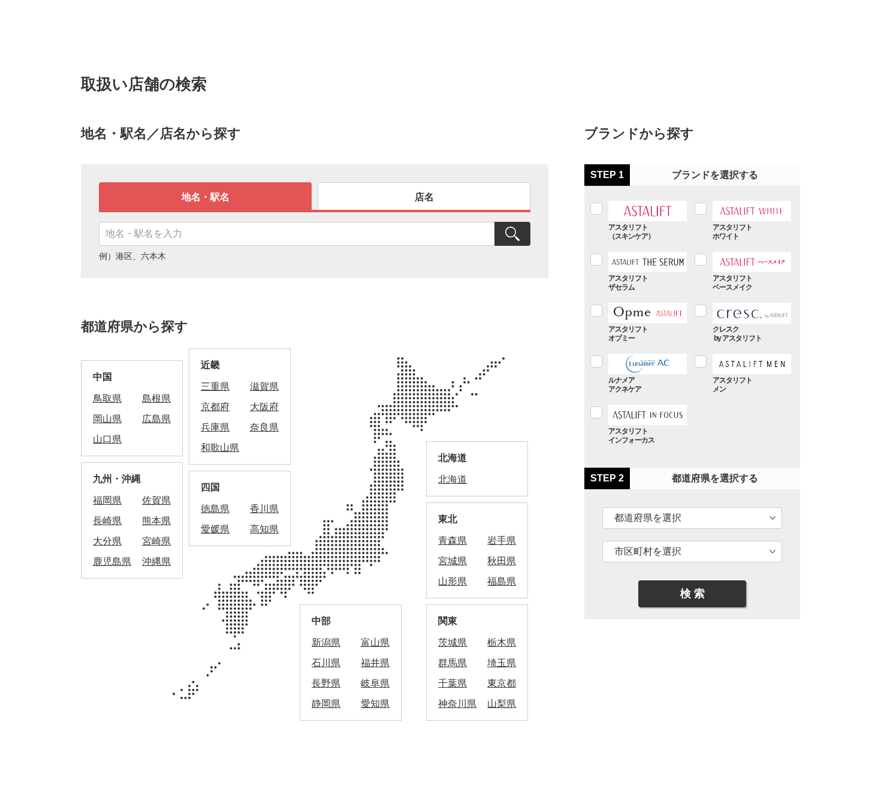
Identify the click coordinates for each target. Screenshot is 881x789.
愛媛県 (215, 529)
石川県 (326, 663)
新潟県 (326, 642)
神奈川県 (457, 703)
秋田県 (501, 561)
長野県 (326, 683)
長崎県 (107, 521)
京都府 (215, 407)
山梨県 (501, 703)
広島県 (156, 419)
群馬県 (452, 663)
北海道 (452, 479)
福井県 (375, 663)
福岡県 (107, 500)
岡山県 (107, 419)
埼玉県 (501, 663)
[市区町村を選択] (692, 551)
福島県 (501, 581)
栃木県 (501, 642)
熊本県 (156, 521)
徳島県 (215, 509)
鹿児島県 (112, 561)
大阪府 (264, 407)
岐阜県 (375, 683)
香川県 (264, 509)
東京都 (501, 683)
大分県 (107, 541)
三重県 (215, 386)
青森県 (452, 540)
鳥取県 (107, 398)
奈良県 (264, 427)
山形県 (452, 581)
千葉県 (452, 683)
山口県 (107, 439)
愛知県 (375, 703)
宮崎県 (156, 541)
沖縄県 (156, 561)
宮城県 (452, 561)
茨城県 (452, 642)
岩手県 (501, 540)
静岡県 (326, 703)
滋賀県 (264, 386)
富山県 (375, 642)
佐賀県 (156, 500)
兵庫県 (215, 427)
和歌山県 (220, 447)
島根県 (156, 398)
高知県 (264, 529)
